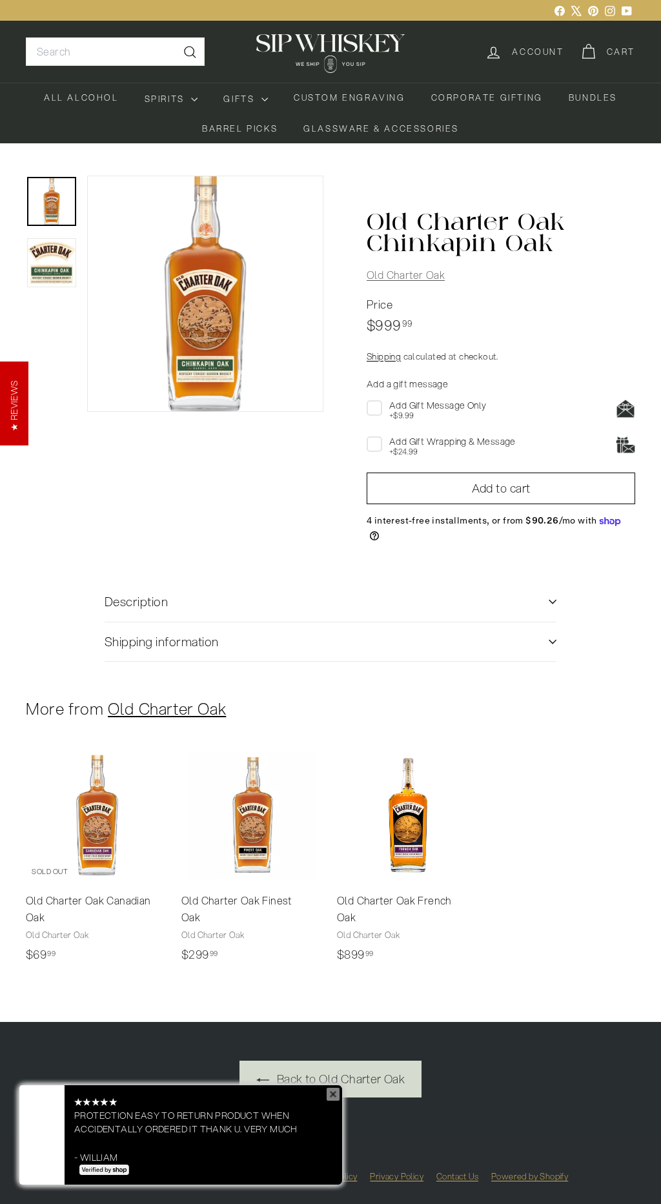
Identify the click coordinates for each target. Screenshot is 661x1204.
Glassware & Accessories (381, 128)
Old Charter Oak (406, 274)
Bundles (593, 97)
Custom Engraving (349, 97)
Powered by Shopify (529, 1176)
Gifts (240, 99)
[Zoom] (205, 293)
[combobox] (115, 51)
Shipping (384, 356)
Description (136, 601)
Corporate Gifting (487, 97)
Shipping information (162, 641)
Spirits (166, 99)
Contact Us (457, 1176)
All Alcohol (81, 97)
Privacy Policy (396, 1176)
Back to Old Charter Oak (339, 1078)
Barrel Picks (240, 128)
